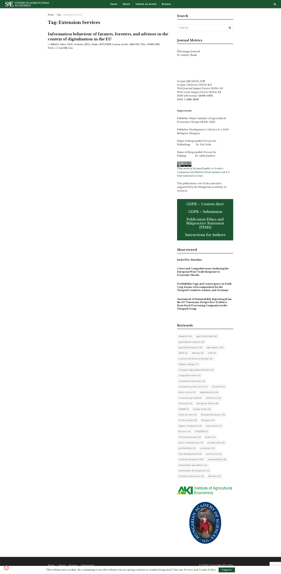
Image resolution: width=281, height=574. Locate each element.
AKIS (183, 353)
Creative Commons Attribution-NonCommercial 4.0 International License (203, 172)
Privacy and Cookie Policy (200, 569)
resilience (207, 448)
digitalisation (209, 392)
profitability (187, 448)
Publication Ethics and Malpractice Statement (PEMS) (205, 223)
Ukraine (214, 476)
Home (113, 4)
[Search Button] (230, 27)
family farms (202, 409)
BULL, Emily (91, 44)
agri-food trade (206, 336)
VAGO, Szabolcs (75, 44)
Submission (87, 565)
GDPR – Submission (205, 212)
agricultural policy (190, 347)
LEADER (201, 431)
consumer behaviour (192, 381)
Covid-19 (218, 387)
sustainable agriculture (193, 465)
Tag (59, 15)
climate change (189, 364)
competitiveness (190, 375)
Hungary (208, 420)
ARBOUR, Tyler (137, 44)
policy (210, 437)
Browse (166, 4)
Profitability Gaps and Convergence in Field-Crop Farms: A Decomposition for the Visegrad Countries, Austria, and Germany (204, 287)
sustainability (217, 459)
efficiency (213, 398)
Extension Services (72, 15)
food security (188, 420)
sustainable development (194, 471)
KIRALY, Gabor (58, 44)
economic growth (190, 398)
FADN (184, 409)
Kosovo (185, 431)
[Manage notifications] (6, 567)
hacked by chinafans (189, 259)
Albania (198, 353)
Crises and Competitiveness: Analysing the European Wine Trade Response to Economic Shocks (203, 271)
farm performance (213, 415)
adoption (185, 336)
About (126, 4)
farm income (188, 415)
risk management (190, 454)
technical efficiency (191, 476)
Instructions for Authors (205, 235)
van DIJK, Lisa (66, 48)
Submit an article (145, 4)
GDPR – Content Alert (205, 204)
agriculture (215, 347)
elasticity (185, 403)
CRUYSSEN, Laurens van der (113, 44)
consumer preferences (193, 387)
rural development (191, 459)
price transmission (191, 443)
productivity (216, 443)
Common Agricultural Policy (196, 370)
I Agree (227, 569)
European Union (207, 403)
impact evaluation (190, 426)
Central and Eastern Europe (196, 359)
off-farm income (190, 437)
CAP (212, 353)
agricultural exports (191, 342)
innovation (214, 426)
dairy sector (187, 392)
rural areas (213, 454)
